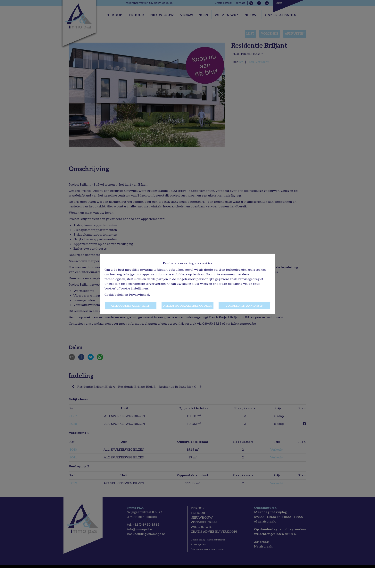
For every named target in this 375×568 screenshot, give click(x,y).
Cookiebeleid (114, 295)
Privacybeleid (139, 295)
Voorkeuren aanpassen (244, 305)
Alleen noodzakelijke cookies (187, 305)
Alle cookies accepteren (130, 305)
